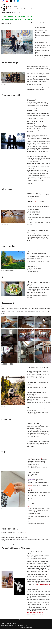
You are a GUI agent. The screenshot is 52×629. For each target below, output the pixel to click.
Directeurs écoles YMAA (25, 620)
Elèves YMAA (36, 620)
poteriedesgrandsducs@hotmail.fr (35, 612)
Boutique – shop (4, 620)
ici (41, 586)
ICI (25, 532)
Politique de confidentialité (26, 627)
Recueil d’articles (13, 620)
